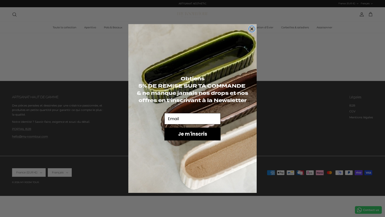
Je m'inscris (192, 134)
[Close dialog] (252, 29)
